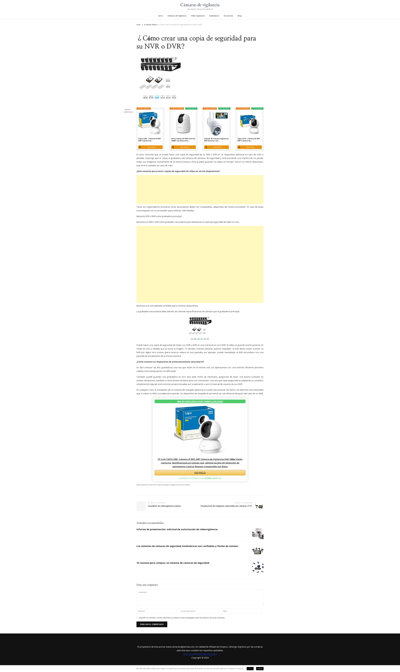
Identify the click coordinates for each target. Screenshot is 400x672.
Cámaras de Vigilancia (177, 16)
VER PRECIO (151, 147)
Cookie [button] (250, 669)
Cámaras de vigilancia (200, 5)
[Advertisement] (200, 189)
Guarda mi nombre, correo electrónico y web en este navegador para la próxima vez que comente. (182, 617)
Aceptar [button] (259, 669)
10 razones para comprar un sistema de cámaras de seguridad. (173, 562)
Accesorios (228, 16)
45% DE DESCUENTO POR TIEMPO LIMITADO (200, 401)
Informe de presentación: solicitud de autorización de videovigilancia (177, 529)
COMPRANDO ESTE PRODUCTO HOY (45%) (200, 478)
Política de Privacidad (206, 654)
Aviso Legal (188, 654)
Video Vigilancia (198, 16)
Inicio (160, 16)
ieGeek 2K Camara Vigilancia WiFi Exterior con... (216, 140)
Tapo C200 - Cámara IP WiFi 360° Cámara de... (149, 140)
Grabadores (214, 16)
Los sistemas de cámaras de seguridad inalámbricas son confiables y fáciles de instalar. (187, 546)
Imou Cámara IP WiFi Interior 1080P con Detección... (183, 140)
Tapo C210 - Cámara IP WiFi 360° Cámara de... (248, 140)
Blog (240, 16)
